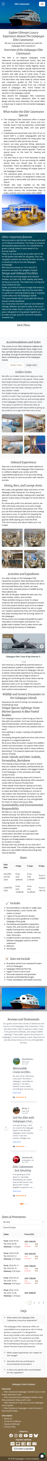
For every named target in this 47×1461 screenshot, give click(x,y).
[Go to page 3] (26, 1203)
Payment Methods (12, 1424)
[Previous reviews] (6, 1127)
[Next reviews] (41, 1127)
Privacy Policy (10, 1426)
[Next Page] (43, 1303)
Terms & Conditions (12, 1421)
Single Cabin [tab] (31, 365)
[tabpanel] (23, 412)
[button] (12, 423)
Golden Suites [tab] (16, 365)
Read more (17, 1093)
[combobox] (22, 1227)
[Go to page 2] (24, 1203)
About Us (8, 1418)
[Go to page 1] (22, 1203)
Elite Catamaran (22, 4)
